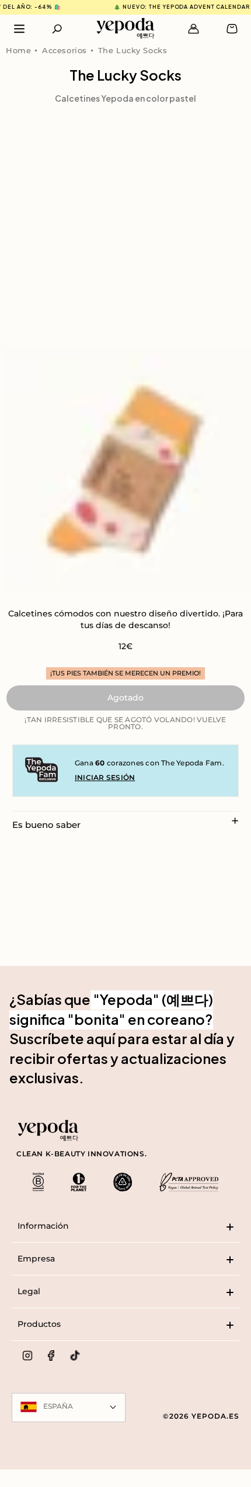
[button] (58, 29)
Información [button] (43, 1226)
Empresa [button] (36, 1258)
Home (18, 50)
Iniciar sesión (105, 777)
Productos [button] (39, 1324)
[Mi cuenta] (193, 29)
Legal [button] (29, 1291)
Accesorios (64, 50)
